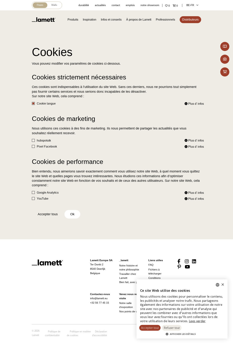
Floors (40, 5)
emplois (130, 5)
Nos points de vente (130, 311)
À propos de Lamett (138, 19)
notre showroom (150, 5)
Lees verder (197, 321)
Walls (54, 5)
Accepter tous (48, 214)
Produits (73, 19)
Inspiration (89, 19)
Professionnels (165, 19)
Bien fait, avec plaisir (131, 282)
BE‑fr (190, 5)
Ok (72, 214)
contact (116, 5)
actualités (100, 5)
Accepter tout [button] (150, 328)
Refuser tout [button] (172, 328)
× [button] (222, 284)
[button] (182, 334)
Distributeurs (190, 19)
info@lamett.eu (99, 298)
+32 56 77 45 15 (99, 302)
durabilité (83, 5)
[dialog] (182, 309)
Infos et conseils (111, 19)
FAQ (150, 264)
